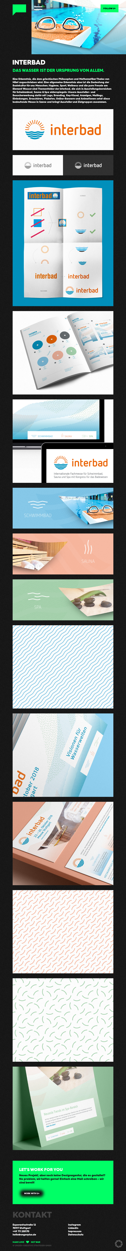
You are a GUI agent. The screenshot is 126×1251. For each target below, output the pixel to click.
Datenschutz (75, 1234)
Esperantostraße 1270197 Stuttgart (24, 1226)
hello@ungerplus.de (24, 1234)
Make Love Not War (26, 1242)
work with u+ (31, 1193)
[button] (119, 1244)
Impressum (74, 1231)
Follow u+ (109, 8)
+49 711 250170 (21, 1231)
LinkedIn (73, 1228)
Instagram (74, 1224)
